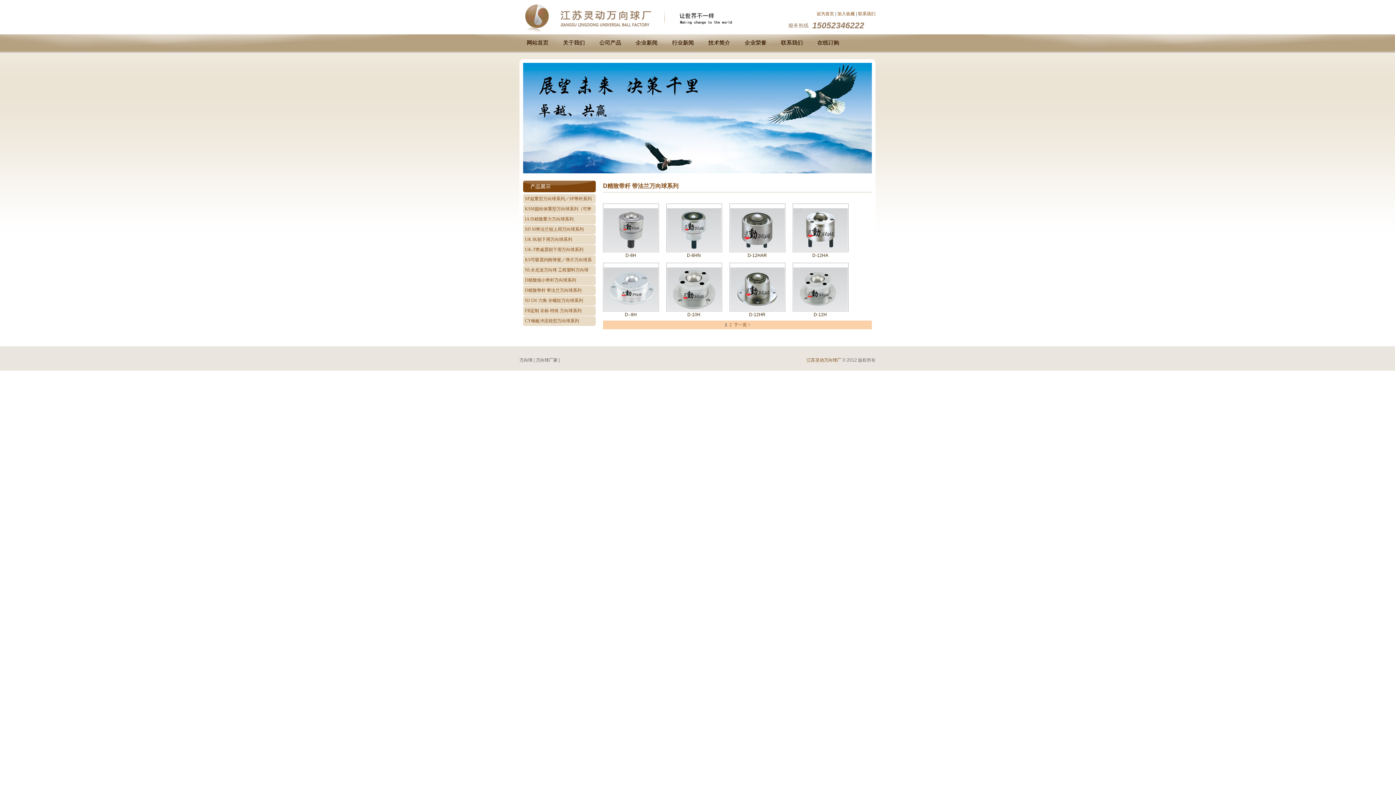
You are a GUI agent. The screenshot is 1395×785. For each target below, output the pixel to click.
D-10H (693, 314)
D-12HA (820, 255)
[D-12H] (820, 310)
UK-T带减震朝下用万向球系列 (554, 249)
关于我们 (574, 43)
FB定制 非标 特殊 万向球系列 (553, 310)
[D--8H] (631, 310)
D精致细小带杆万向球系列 (550, 280)
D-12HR (757, 314)
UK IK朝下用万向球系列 (548, 239)
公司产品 (610, 43)
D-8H (631, 255)
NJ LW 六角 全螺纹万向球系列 (554, 300)
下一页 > (742, 324)
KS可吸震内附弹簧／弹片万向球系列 (558, 261)
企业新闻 (647, 43)
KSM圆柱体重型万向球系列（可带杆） (558, 210)
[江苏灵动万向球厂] (637, 30)
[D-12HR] (757, 309)
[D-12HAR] (757, 250)
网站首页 (538, 43)
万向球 (526, 360)
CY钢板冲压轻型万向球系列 (552, 320)
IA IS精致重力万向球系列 (549, 219)
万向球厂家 (547, 360)
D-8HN (694, 255)
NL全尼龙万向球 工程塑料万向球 (557, 270)
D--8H (631, 314)
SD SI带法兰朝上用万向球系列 (554, 229)
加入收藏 (846, 13)
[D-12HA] (820, 250)
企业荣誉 (756, 43)
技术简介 (719, 43)
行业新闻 (683, 43)
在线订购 (828, 43)
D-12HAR (757, 255)
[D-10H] (694, 310)
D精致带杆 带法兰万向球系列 (553, 290)
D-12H (820, 314)
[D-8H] (631, 250)
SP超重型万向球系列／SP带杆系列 (558, 198)
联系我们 (867, 13)
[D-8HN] (694, 250)
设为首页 (825, 13)
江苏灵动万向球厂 (823, 360)
